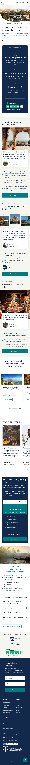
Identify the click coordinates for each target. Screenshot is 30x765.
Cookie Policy (19, 707)
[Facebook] (4, 737)
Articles (5, 707)
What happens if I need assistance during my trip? (13, 618)
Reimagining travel (8, 710)
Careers (5, 723)
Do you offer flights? (8, 608)
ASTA (20, 92)
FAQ (17, 702)
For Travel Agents (8, 728)
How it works (6, 712)
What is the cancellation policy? (12, 612)
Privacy (17, 705)
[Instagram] (7, 737)
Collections (6, 705)
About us (5, 721)
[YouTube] (12, 737)
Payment (18, 712)
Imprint (5, 726)
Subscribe (15, 690)
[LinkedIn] (9, 737)
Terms (17, 710)
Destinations (6, 702)
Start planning (20, 2)
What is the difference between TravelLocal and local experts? (12, 602)
